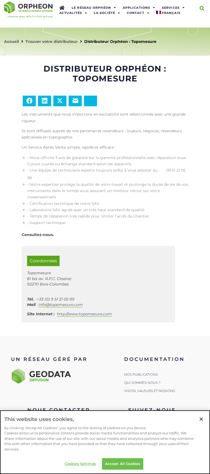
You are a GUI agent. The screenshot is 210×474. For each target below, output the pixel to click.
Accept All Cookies (122, 463)
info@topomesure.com (61, 304)
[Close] (201, 419)
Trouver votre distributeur (51, 41)
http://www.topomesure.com (84, 313)
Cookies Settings (80, 463)
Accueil (11, 41)
